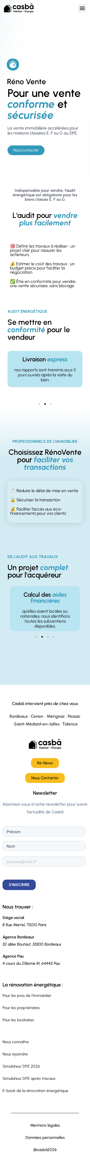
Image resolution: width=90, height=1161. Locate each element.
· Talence (69, 723)
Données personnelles (45, 1137)
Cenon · (38, 716)
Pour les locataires (18, 1020)
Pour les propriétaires (21, 1007)
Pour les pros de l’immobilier (27, 995)
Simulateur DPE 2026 (21, 1066)
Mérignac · (57, 716)
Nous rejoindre (15, 1054)
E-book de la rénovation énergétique (35, 1090)
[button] (82, 8)
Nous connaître (15, 1041)
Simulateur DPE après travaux (29, 1078)
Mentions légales (45, 1125)
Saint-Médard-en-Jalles (37, 723)
